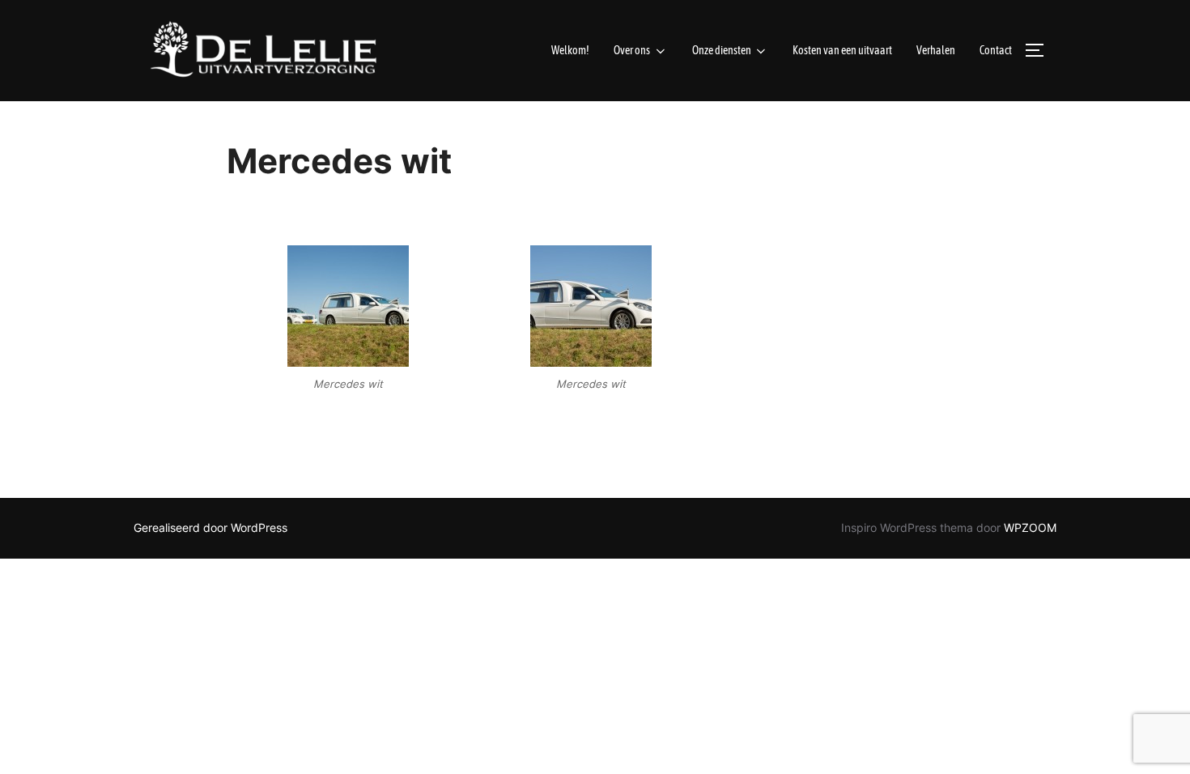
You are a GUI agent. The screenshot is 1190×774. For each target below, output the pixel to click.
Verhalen (935, 50)
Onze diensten (721, 50)
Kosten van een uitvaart (842, 50)
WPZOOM (1030, 527)
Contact (996, 50)
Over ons (632, 50)
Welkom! (570, 50)
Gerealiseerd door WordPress (210, 527)
